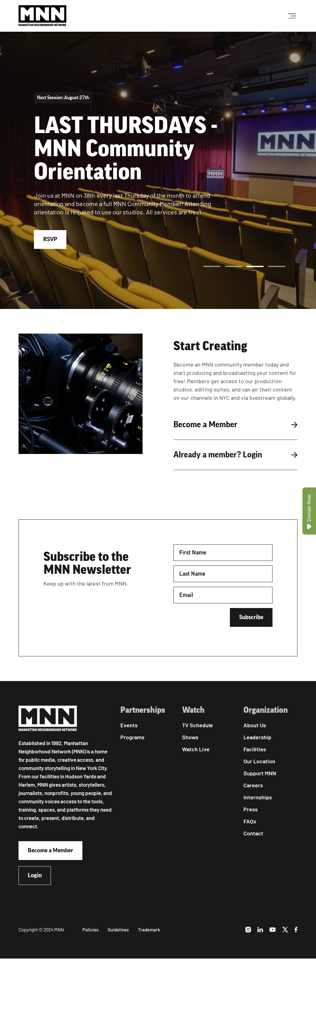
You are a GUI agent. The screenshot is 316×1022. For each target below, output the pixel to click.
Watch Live (196, 749)
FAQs (249, 821)
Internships (257, 797)
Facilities (254, 749)
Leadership (257, 737)
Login (35, 875)
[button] (211, 266)
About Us (254, 725)
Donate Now (309, 508)
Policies (90, 929)
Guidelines (118, 929)
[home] (42, 15)
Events (129, 725)
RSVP (50, 239)
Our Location (259, 761)
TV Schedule (197, 725)
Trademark (149, 929)
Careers (253, 785)
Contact (253, 833)
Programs (132, 737)
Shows (190, 737)
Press (250, 809)
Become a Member (50, 850)
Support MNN (259, 773)
